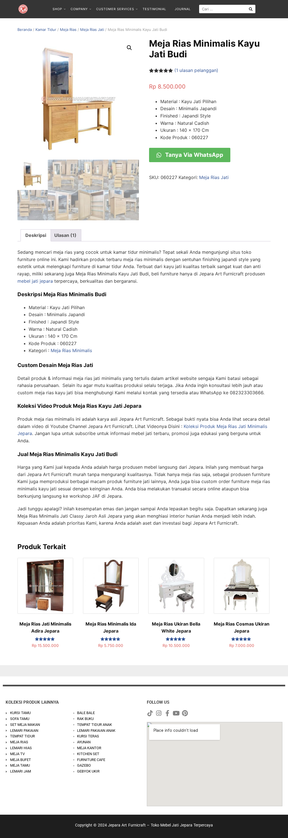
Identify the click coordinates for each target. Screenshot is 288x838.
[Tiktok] (150, 713)
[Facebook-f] (167, 713)
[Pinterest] (185, 713)
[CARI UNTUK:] (227, 9)
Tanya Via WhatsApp (193, 154)
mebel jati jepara (35, 281)
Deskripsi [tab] (35, 235)
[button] (129, 48)
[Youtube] (176, 713)
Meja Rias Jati (92, 29)
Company (79, 9)
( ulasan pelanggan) (196, 70)
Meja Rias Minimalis (71, 350)
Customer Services (115, 9)
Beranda (24, 29)
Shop (57, 9)
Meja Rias (68, 29)
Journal (183, 9)
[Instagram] (159, 713)
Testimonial (154, 9)
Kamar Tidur (45, 29)
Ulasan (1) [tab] (65, 235)
